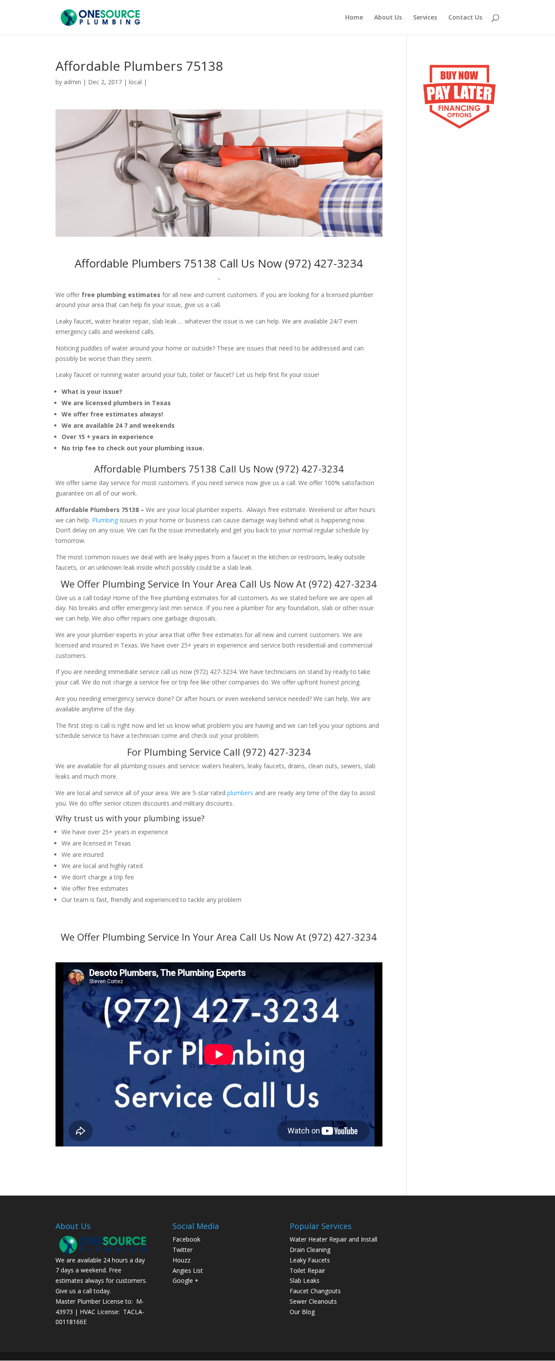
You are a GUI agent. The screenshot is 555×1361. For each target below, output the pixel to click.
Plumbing (105, 520)
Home (354, 17)
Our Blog (302, 1312)
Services (425, 17)
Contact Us (465, 17)
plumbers (240, 793)
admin (72, 82)
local (135, 82)
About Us (388, 17)
